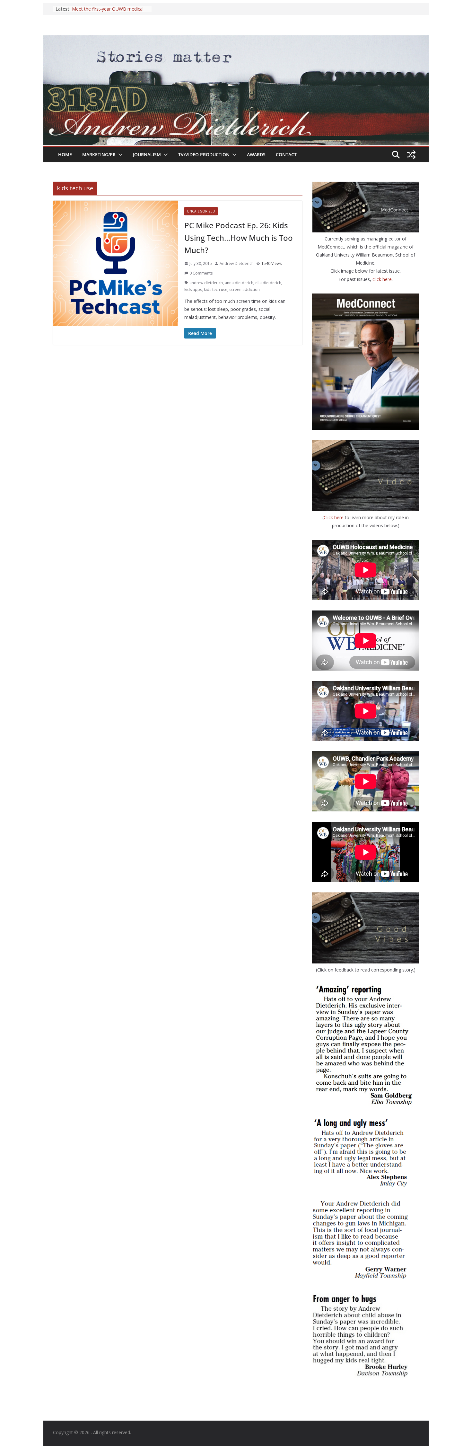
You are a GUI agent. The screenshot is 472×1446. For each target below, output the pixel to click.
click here (382, 279)
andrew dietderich (206, 282)
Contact (286, 154)
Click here (334, 517)
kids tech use (215, 289)
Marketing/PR (99, 154)
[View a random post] (411, 154)
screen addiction (244, 289)
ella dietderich (268, 282)
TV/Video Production (204, 154)
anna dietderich (239, 282)
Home (65, 154)
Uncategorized (201, 211)
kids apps (193, 289)
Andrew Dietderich (237, 263)
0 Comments (201, 273)
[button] (119, 154)
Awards (256, 154)
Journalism (147, 154)
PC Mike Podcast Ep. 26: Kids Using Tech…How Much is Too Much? (238, 237)
